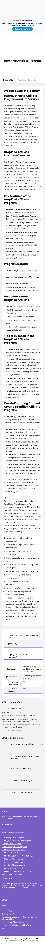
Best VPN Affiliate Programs (12, 844)
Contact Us (6, 928)
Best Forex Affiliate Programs (12, 868)
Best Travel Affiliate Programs (13, 859)
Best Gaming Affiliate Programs (14, 862)
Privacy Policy (7, 911)
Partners (5, 908)
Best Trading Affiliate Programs (13, 838)
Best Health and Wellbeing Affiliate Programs (19, 856)
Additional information (27, 80)
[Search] (41, 36)
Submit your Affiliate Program (13, 922)
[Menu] (2, 36)
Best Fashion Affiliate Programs (13, 850)
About (4, 905)
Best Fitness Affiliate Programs (13, 853)
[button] (2, 825)
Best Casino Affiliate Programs (13, 865)
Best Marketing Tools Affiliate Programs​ (16, 871)
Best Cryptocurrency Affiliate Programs (17, 841)
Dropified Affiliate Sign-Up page (26, 306)
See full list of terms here (11, 730)
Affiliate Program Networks (12, 874)
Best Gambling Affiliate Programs (14, 847)
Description (8, 80)
